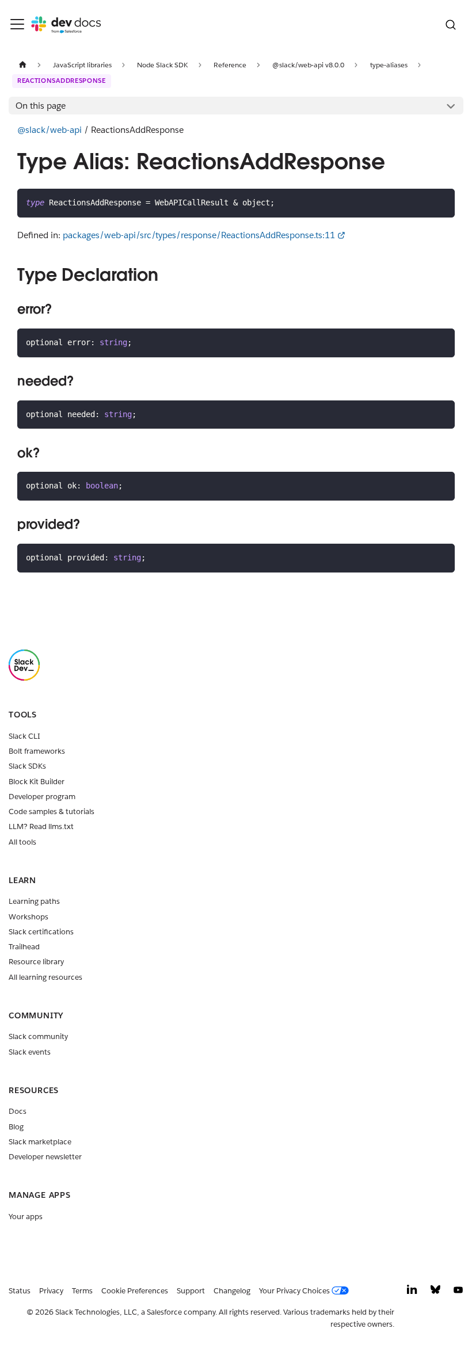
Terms (82, 1291)
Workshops (28, 917)
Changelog (232, 1291)
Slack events (30, 1052)
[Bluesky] (435, 1292)
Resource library (36, 962)
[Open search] (450, 24)
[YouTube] (458, 1292)
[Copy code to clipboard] (442, 202)
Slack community (38, 1036)
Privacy (51, 1291)
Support (191, 1291)
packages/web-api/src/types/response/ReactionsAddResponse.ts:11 (199, 235)
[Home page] (22, 64)
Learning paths (34, 901)
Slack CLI (24, 736)
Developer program (42, 796)
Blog (16, 1127)
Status (20, 1291)
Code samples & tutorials (51, 811)
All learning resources (45, 977)
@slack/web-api (49, 129)
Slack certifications (41, 932)
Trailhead (24, 947)
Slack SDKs (27, 766)
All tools (22, 842)
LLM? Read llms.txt (41, 826)
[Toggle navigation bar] (17, 24)
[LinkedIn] (412, 1292)
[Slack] (24, 678)
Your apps (26, 1216)
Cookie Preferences (134, 1291)
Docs (17, 1111)
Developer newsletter (45, 1157)
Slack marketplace (40, 1142)
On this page (41, 105)
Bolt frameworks (37, 751)
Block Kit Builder (36, 781)
